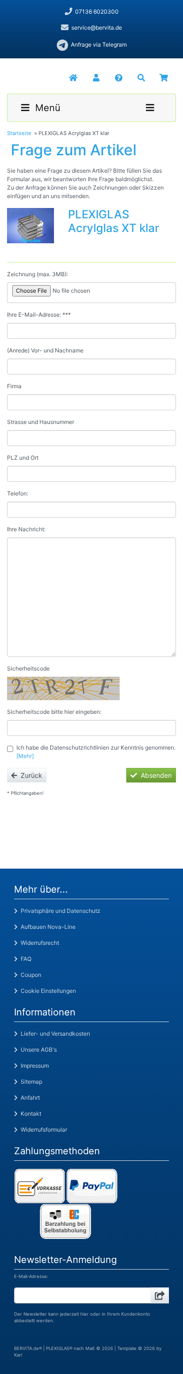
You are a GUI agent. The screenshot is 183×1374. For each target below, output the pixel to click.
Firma (14, 386)
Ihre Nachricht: (26, 529)
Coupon (29, 974)
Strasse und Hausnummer (40, 421)
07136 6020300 (97, 11)
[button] (95, 78)
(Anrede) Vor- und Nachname (45, 350)
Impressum (33, 1065)
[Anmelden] (160, 1295)
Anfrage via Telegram (99, 44)
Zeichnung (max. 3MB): (37, 274)
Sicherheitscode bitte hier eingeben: (54, 711)
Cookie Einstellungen (47, 990)
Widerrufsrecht (38, 942)
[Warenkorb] (164, 78)
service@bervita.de (96, 27)
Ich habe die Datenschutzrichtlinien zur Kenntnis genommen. (95, 751)
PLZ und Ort (22, 457)
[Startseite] (72, 78)
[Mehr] (25, 755)
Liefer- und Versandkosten (54, 1033)
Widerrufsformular (42, 1129)
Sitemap (30, 1081)
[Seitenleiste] (150, 108)
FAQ (24, 958)
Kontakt (29, 1113)
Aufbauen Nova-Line (47, 926)
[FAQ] (118, 78)
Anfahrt (29, 1097)
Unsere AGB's (37, 1049)
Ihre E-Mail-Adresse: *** (39, 314)
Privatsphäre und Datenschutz (59, 910)
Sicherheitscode (28, 668)
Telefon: (17, 493)
